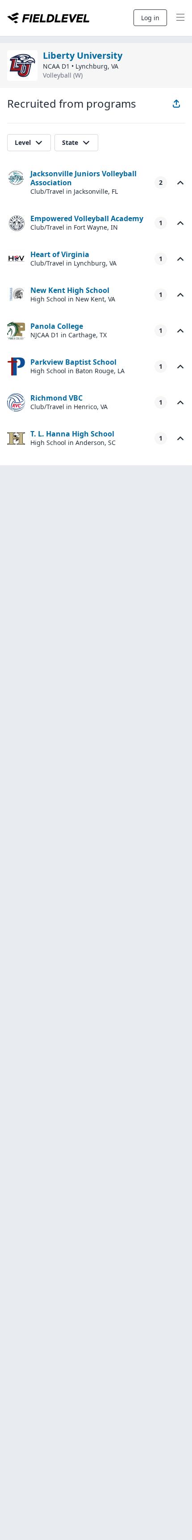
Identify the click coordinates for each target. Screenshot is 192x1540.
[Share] (176, 103)
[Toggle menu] (180, 18)
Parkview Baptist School (73, 362)
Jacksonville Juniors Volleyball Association (83, 178)
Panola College (56, 326)
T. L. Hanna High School (72, 434)
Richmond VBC (56, 398)
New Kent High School (69, 290)
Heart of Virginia (59, 254)
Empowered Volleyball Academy (86, 218)
